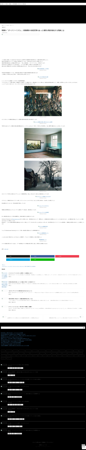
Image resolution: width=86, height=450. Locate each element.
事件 (59, 353)
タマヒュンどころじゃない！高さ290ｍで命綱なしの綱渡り (20, 306)
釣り (76, 355)
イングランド (42, 350)
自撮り (59, 355)
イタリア (35, 350)
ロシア (42, 353)
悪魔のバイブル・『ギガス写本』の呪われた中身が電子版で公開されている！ (15, 338)
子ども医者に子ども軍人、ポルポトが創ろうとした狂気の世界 (12, 341)
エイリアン (55, 350)
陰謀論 (3, 358)
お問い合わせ (38, 442)
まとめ (16, 350)
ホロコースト (21, 266)
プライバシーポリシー (49, 442)
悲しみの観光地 (32, 266)
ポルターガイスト (35, 353)
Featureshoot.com (16, 219)
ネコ (16, 353)
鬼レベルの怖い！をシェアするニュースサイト (43, 446)
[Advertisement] (43, 14)
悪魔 (35, 355)
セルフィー (69, 350)
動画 (80, 353)
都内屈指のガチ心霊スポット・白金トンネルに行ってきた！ (12, 337)
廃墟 (18, 355)
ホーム (34, 442)
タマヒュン (4, 353)
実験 (8, 355)
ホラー (27, 353)
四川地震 (28, 266)
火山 (40, 355)
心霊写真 (29, 355)
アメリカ (21, 350)
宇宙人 (3, 355)
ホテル (21, 353)
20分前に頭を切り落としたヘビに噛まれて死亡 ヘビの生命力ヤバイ (21, 282)
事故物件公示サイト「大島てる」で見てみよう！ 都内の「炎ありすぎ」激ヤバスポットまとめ (18, 335)
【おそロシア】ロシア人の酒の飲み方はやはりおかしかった (20, 290)
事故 (64, 353)
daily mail (6, 249)
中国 (54, 353)
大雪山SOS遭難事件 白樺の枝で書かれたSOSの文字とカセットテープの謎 (15, 345)
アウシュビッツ (4, 266)
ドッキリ (11, 353)
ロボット (48, 353)
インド (49, 350)
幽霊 (13, 355)
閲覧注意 (82, 355)
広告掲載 (43, 442)
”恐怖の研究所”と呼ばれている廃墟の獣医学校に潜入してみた (20, 298)
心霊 (23, 355)
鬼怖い (9, 358)
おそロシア (9, 350)
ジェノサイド (10, 266)
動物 (74, 353)
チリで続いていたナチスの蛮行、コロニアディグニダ (11, 344)
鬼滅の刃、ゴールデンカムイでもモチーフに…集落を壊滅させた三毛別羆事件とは (24, 393)
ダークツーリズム (16, 266)
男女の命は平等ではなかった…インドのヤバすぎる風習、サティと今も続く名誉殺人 (16, 339)
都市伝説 (70, 355)
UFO (3, 350)
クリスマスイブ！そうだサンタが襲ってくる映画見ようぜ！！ (20, 273)
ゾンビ (76, 350)
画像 (49, 355)
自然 (64, 355)
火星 (45, 355)
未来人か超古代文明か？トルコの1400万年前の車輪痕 (11, 342)
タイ (81, 350)
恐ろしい (3, 264)
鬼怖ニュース (43, 445)
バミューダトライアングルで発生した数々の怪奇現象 (18, 364)
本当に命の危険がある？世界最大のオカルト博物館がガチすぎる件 (13, 334)
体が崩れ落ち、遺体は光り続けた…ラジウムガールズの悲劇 (12, 332)
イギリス (28, 350)
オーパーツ (62, 350)
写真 (25, 266)
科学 (54, 355)
